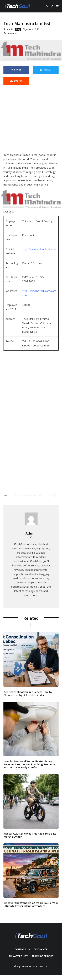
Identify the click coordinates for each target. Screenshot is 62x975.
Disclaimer (41, 949)
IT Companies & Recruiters (30, 495)
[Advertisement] (31, 120)
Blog (18, 29)
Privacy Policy (18, 956)
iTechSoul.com (41, 966)
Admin (9, 29)
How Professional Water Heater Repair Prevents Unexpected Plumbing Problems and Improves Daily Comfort (29, 764)
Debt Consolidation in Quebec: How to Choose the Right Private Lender (27, 693)
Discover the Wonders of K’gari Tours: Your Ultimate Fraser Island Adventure (30, 904)
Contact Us (22, 949)
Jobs (51, 495)
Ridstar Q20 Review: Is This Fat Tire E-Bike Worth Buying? (29, 835)
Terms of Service (42, 956)
